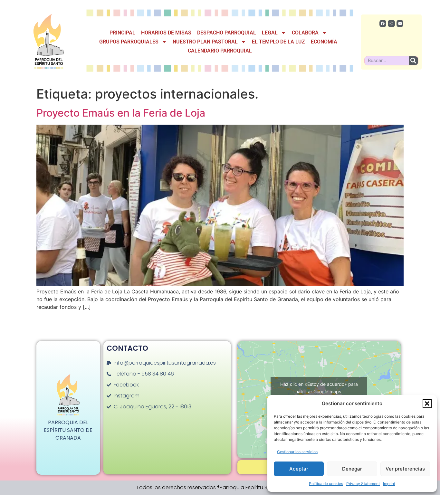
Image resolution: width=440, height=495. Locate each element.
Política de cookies (326, 483)
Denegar (352, 469)
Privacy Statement (363, 483)
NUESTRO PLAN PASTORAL (205, 42)
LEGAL (270, 33)
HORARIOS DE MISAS (166, 33)
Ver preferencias (405, 469)
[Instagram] (391, 23)
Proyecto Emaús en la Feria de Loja (120, 113)
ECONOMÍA (324, 42)
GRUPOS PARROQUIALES (128, 42)
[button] (427, 403)
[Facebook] (383, 23)
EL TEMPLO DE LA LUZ (278, 42)
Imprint (389, 483)
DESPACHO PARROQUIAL (226, 33)
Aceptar (298, 469)
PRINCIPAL (122, 33)
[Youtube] (400, 23)
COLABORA (305, 33)
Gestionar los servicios (297, 451)
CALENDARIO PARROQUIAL (220, 51)
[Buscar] (413, 60)
